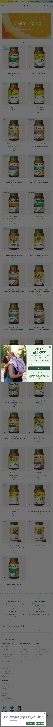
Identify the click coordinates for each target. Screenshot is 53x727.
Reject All (30, 723)
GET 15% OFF (39, 368)
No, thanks (39, 372)
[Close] (44, 713)
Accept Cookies (40, 723)
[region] (23, 719)
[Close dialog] (50, 347)
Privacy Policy (13, 720)
